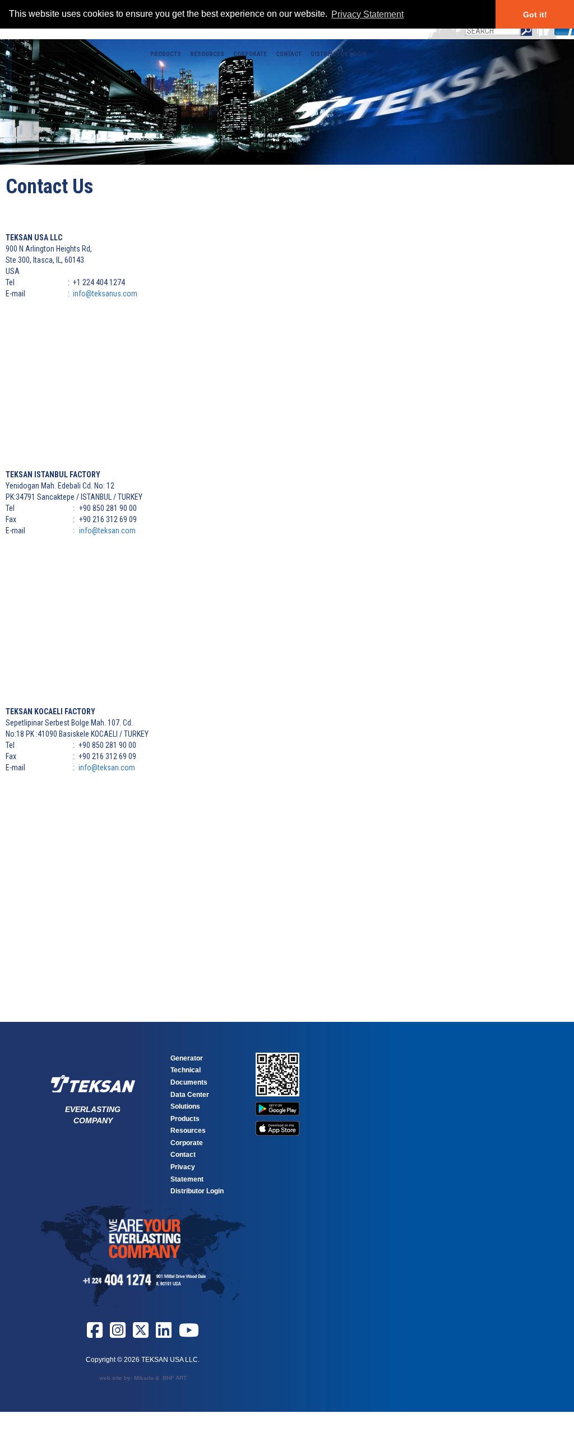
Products (185, 1119)
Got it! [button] (535, 14)
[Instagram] (117, 1334)
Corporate (186, 1143)
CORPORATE (250, 54)
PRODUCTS (165, 54)
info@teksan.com (107, 530)
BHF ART (175, 1378)
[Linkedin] (163, 1334)
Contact (183, 1155)
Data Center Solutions (189, 1101)
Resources (188, 1130)
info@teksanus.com (105, 293)
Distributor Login (197, 1191)
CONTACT (289, 54)
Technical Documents (188, 1076)
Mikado (144, 1378)
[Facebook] (94, 1334)
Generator (186, 1058)
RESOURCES (207, 54)
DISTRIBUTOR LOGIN (339, 54)
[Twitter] (140, 1334)
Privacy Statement (186, 1173)
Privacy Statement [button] (367, 14)
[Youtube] (189, 1334)
